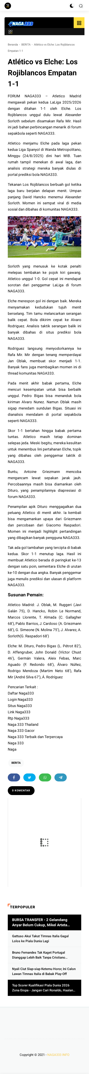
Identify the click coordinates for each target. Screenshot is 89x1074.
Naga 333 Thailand (23, 724)
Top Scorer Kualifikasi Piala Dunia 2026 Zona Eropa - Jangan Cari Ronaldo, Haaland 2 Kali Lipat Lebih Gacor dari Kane (43, 988)
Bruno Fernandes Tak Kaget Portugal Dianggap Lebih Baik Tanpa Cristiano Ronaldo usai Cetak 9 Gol (38, 955)
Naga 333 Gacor (21, 730)
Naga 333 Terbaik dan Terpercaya (35, 737)
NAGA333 (33, 96)
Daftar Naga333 (21, 693)
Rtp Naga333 (18, 718)
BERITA (25, 44)
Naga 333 (16, 743)
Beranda (13, 44)
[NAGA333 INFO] (21, 23)
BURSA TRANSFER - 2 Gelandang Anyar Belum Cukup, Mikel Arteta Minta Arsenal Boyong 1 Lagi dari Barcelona (40, 923)
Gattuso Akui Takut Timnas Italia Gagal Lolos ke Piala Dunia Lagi (40, 938)
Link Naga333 (19, 712)
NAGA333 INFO (58, 1055)
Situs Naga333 (20, 706)
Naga (12, 749)
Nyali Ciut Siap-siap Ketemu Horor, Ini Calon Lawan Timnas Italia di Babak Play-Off (44, 971)
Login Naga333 (20, 699)
